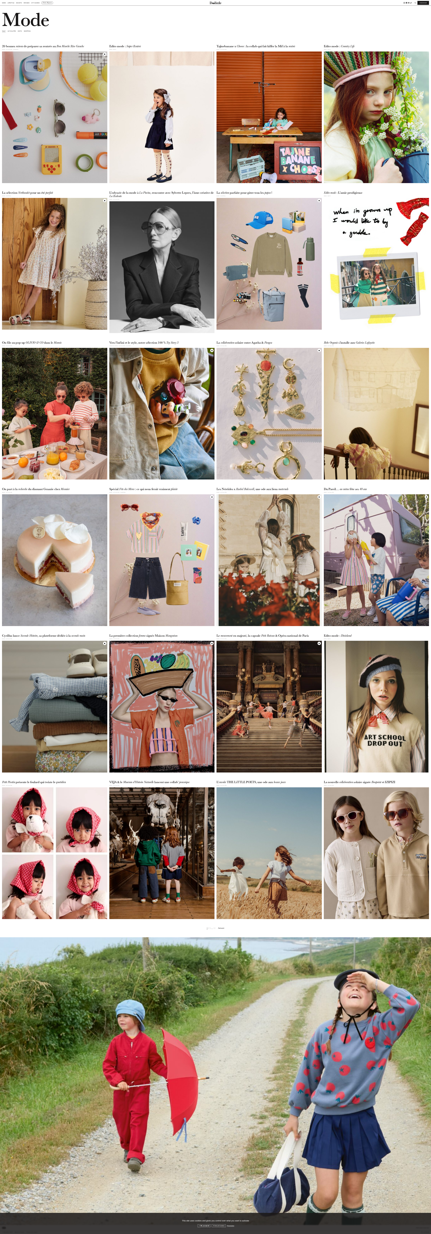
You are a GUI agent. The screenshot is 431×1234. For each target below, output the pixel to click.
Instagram (404, 3)
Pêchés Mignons (47, 3)
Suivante (221, 928)
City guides (35, 2)
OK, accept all (204, 1226)
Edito (20, 31)
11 (214, 928)
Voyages (26, 2)
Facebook (406, 2)
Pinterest (408, 2)
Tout (4, 31)
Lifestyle (11, 2)
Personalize (230, 1226)
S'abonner (423, 3)
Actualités (12, 31)
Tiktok (411, 2)
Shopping (27, 31)
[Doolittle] (215, 2)
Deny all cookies (219, 1226)
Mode (4, 2)
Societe (19, 2)
